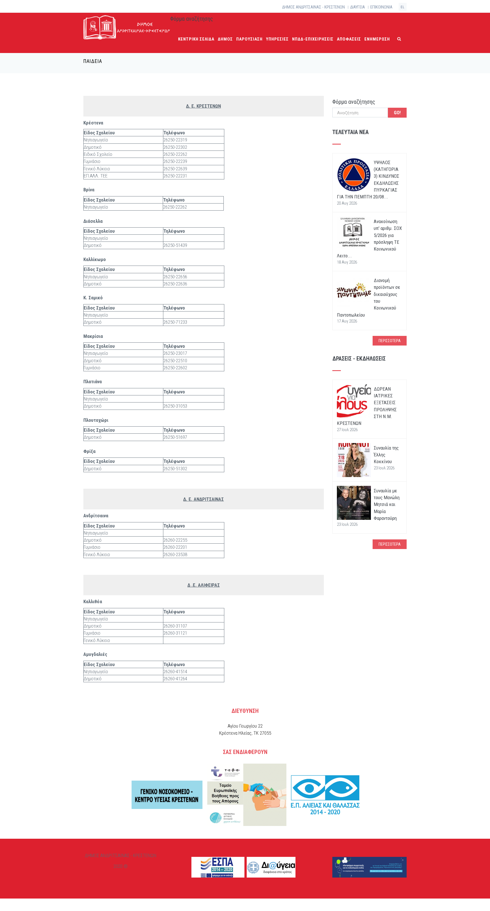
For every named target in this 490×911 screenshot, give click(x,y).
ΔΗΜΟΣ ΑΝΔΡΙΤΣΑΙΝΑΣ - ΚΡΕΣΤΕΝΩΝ (313, 7)
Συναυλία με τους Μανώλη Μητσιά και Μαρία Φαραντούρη (387, 504)
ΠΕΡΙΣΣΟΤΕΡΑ (390, 340)
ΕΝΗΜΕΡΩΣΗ (377, 39)
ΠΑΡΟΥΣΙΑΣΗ (249, 39)
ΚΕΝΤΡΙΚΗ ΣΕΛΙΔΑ (196, 39)
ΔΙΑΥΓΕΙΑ (357, 7)
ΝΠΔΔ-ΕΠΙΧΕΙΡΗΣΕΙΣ (312, 39)
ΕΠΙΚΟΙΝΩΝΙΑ (381, 7)
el (403, 7)
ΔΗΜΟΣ (225, 39)
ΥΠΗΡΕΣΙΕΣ (277, 39)
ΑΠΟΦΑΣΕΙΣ (349, 39)
